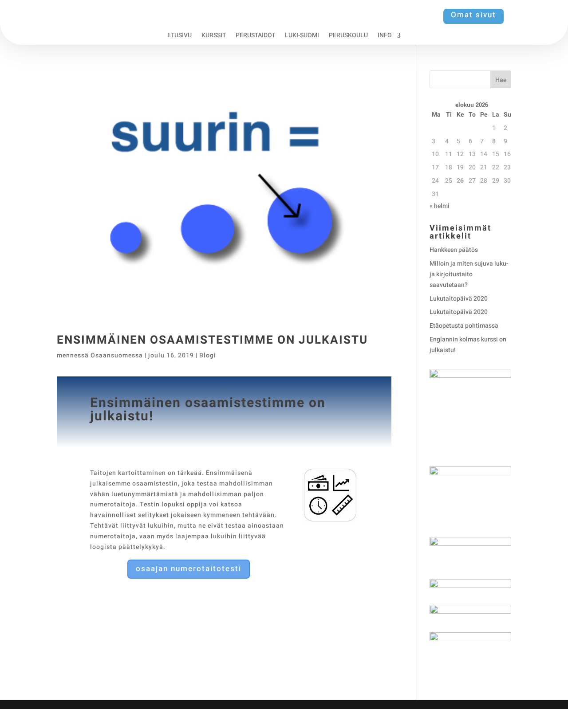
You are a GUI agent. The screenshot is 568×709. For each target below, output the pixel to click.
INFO (385, 36)
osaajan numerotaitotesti (188, 568)
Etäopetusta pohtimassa (464, 325)
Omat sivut (473, 14)
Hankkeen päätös (454, 250)
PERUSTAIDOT (255, 36)
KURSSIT (213, 36)
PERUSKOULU (348, 36)
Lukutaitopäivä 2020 (459, 298)
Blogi (207, 355)
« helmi (440, 206)
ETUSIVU (179, 36)
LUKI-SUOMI (302, 36)
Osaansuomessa (117, 355)
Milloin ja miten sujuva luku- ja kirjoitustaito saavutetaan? (469, 274)
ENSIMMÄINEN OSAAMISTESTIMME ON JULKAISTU (212, 340)
